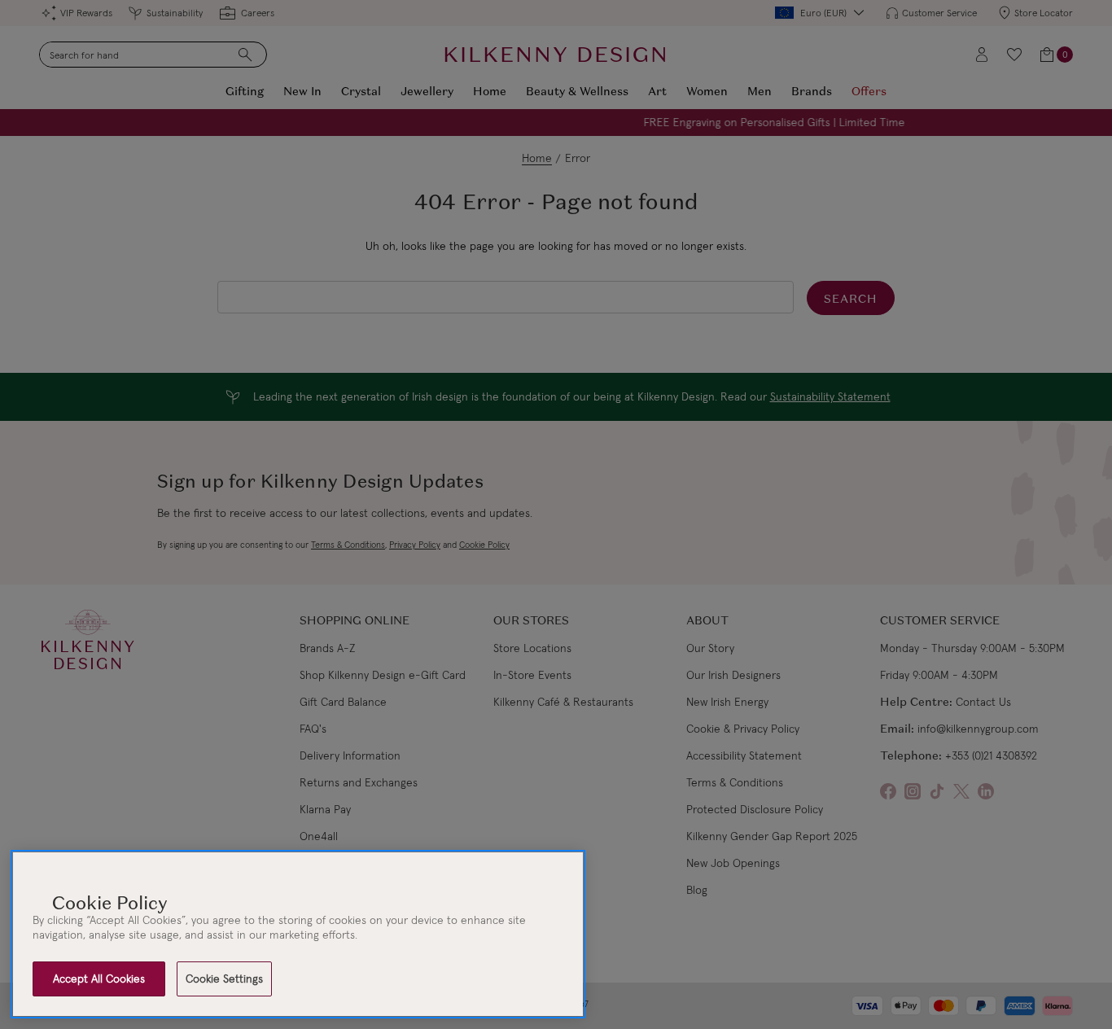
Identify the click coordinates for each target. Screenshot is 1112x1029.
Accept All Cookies (99, 978)
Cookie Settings (224, 978)
